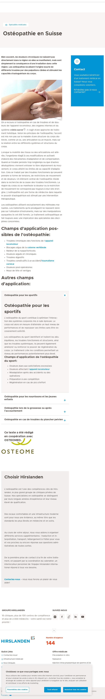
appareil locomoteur (39, 369)
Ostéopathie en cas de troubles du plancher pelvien (33, 419)
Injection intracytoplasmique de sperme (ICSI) (71, 663)
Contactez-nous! (10, 655)
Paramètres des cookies (17, 689)
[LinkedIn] (75, 617)
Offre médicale (59, 652)
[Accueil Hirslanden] (23, 639)
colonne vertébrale (36, 247)
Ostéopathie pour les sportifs (20, 295)
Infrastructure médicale (13, 659)
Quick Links (7, 652)
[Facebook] (62, 617)
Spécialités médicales (17, 25)
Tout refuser (52, 689)
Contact (4, 695)
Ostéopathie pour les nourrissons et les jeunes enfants (30, 398)
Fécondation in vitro (61, 655)
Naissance (56, 659)
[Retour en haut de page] (54, 630)
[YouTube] (82, 617)
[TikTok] (69, 617)
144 (50, 643)
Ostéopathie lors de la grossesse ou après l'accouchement (27, 409)
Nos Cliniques (9, 663)
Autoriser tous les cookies (75, 689)
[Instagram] (54, 617)
